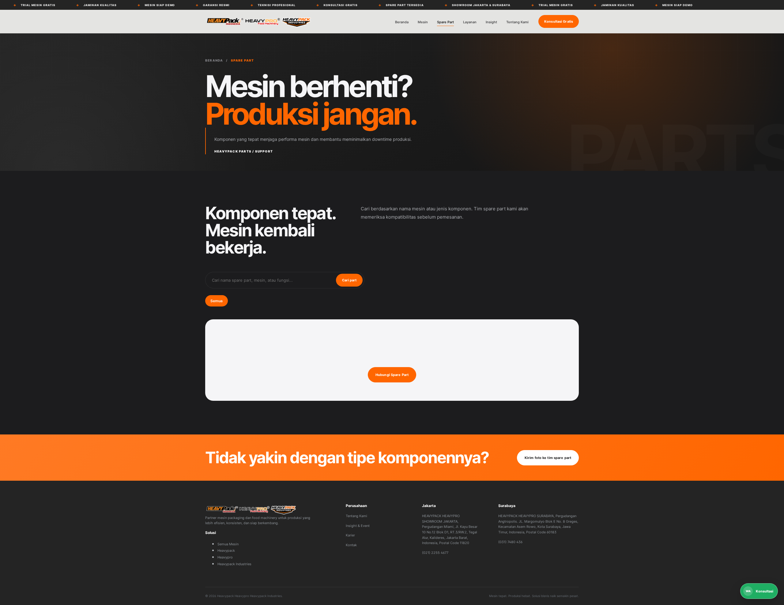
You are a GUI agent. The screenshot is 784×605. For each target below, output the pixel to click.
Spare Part (445, 22)
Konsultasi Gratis (558, 21)
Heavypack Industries (234, 564)
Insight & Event (358, 526)
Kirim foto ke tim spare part (548, 458)
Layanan (470, 22)
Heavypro (225, 557)
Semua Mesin (228, 544)
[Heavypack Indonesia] (258, 21)
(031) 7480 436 (510, 542)
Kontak (351, 545)
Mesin (423, 22)
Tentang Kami (517, 22)
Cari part (349, 280)
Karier (350, 535)
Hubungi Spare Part (392, 375)
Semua (216, 301)
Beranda (402, 22)
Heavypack (226, 550)
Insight (491, 22)
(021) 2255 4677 (435, 553)
